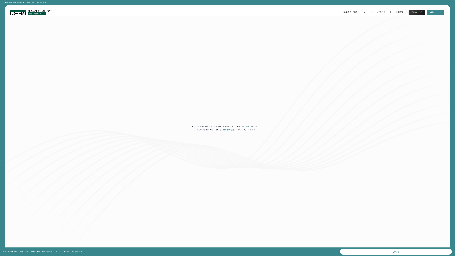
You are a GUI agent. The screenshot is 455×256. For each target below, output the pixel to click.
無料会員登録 (228, 129)
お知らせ (381, 12)
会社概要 (399, 12)
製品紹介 (347, 12)
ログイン (248, 126)
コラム (390, 12)
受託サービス (359, 12)
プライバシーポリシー (62, 251)
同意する (396, 251)
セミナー (371, 12)
